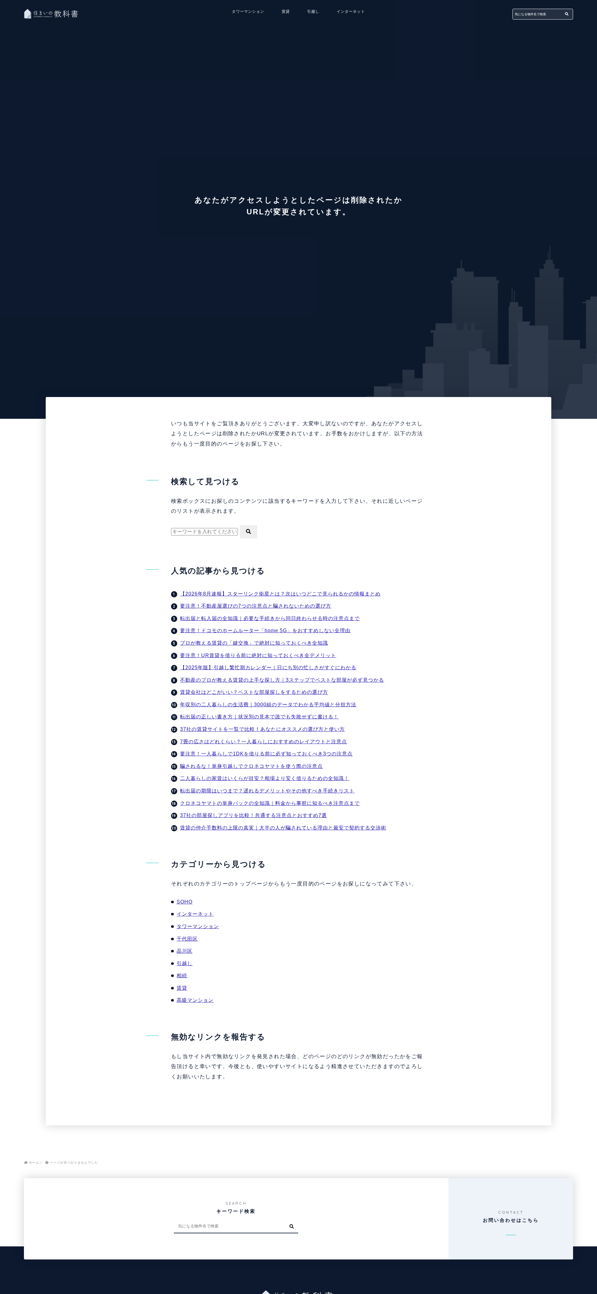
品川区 (184, 951)
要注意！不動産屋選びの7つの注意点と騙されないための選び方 (255, 606)
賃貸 (286, 11)
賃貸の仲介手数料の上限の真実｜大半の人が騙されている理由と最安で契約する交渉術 (283, 827)
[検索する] (566, 14)
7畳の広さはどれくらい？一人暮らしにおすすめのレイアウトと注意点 (263, 741)
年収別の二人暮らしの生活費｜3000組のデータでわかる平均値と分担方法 (268, 704)
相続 (182, 975)
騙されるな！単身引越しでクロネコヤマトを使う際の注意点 (251, 766)
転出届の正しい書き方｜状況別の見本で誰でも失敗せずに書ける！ (259, 716)
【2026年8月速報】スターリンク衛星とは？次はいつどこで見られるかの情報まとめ (280, 593)
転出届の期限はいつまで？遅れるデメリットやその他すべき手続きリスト (267, 790)
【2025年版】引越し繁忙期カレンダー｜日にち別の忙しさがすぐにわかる (268, 667)
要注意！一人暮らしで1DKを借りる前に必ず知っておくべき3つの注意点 (266, 753)
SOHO (184, 901)
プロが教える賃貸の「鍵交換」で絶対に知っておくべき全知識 (254, 643)
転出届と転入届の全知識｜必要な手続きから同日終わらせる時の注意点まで (270, 618)
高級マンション (195, 1000)
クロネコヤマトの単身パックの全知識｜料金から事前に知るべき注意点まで (270, 803)
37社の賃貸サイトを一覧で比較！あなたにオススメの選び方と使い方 (262, 729)
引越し (313, 11)
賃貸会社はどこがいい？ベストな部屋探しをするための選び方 (254, 692)
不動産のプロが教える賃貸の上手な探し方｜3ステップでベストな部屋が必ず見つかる (282, 680)
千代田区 (187, 938)
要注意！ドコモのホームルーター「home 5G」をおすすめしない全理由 (265, 630)
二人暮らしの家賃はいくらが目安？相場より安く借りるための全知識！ (264, 778)
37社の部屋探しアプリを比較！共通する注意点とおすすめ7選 (253, 815)
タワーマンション (248, 11)
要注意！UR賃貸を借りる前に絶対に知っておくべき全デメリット (258, 655)
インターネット (351, 11)
